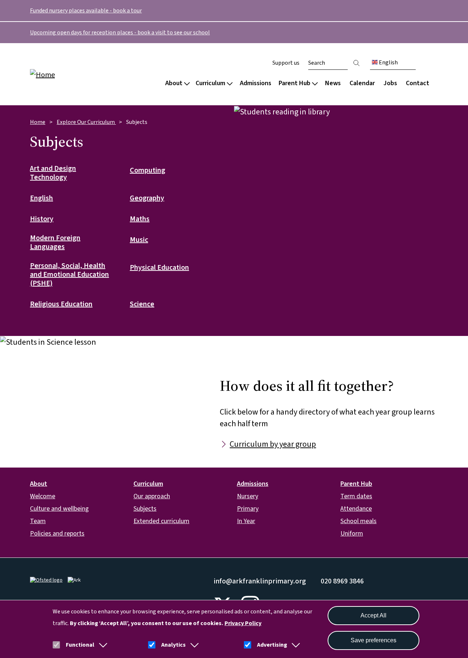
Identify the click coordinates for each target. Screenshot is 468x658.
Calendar (362, 83)
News (333, 83)
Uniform (351, 533)
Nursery (247, 496)
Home (37, 122)
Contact (417, 83)
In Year (246, 521)
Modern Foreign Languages (55, 243)
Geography (147, 198)
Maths (140, 219)
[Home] (77, 74)
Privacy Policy (242, 623)
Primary (247, 508)
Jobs (390, 83)
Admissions (255, 83)
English (388, 62)
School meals (358, 521)
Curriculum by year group (273, 444)
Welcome (42, 496)
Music (139, 240)
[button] (101, 645)
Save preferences (373, 640)
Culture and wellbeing (59, 508)
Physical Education (159, 268)
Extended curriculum (161, 521)
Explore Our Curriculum (86, 122)
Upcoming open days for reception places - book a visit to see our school (120, 33)
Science (142, 304)
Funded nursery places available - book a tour (86, 11)
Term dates (356, 496)
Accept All (373, 615)
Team (38, 521)
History (41, 219)
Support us (285, 63)
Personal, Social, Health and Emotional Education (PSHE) (69, 274)
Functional (80, 645)
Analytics (173, 645)
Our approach (151, 496)
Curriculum (210, 83)
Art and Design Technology (53, 173)
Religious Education (61, 304)
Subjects (144, 508)
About (173, 83)
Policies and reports (57, 533)
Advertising (272, 645)
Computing (147, 170)
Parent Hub (294, 83)
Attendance (356, 508)
